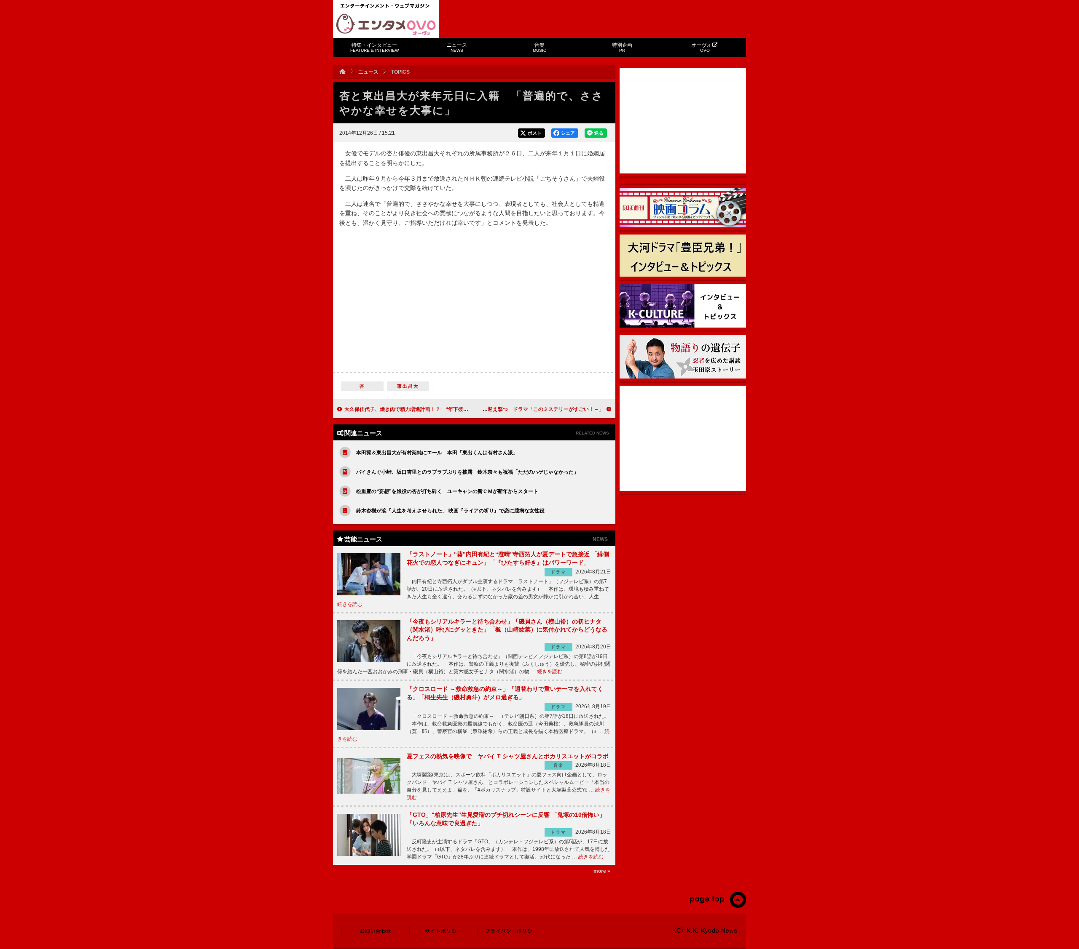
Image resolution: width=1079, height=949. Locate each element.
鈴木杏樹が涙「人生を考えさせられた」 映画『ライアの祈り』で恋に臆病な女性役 (450, 511)
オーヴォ (701, 47)
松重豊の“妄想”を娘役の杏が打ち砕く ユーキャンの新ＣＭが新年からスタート (447, 491)
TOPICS (400, 72)
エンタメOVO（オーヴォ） (386, 24)
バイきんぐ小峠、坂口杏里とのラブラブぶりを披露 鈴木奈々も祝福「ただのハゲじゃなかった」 (467, 472)
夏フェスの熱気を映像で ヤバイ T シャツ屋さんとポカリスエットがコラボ (508, 756)
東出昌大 (408, 386)
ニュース (457, 47)
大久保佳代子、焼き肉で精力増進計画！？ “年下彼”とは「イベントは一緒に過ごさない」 (448, 409)
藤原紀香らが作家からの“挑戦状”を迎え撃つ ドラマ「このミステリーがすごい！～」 (505, 409)
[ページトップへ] (717, 906)
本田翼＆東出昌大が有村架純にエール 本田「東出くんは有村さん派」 (437, 453)
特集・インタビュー (374, 47)
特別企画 (622, 47)
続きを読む (349, 604)
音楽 (539, 47)
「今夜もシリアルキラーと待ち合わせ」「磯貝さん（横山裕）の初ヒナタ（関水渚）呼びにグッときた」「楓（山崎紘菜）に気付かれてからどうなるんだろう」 (507, 629)
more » (601, 871)
